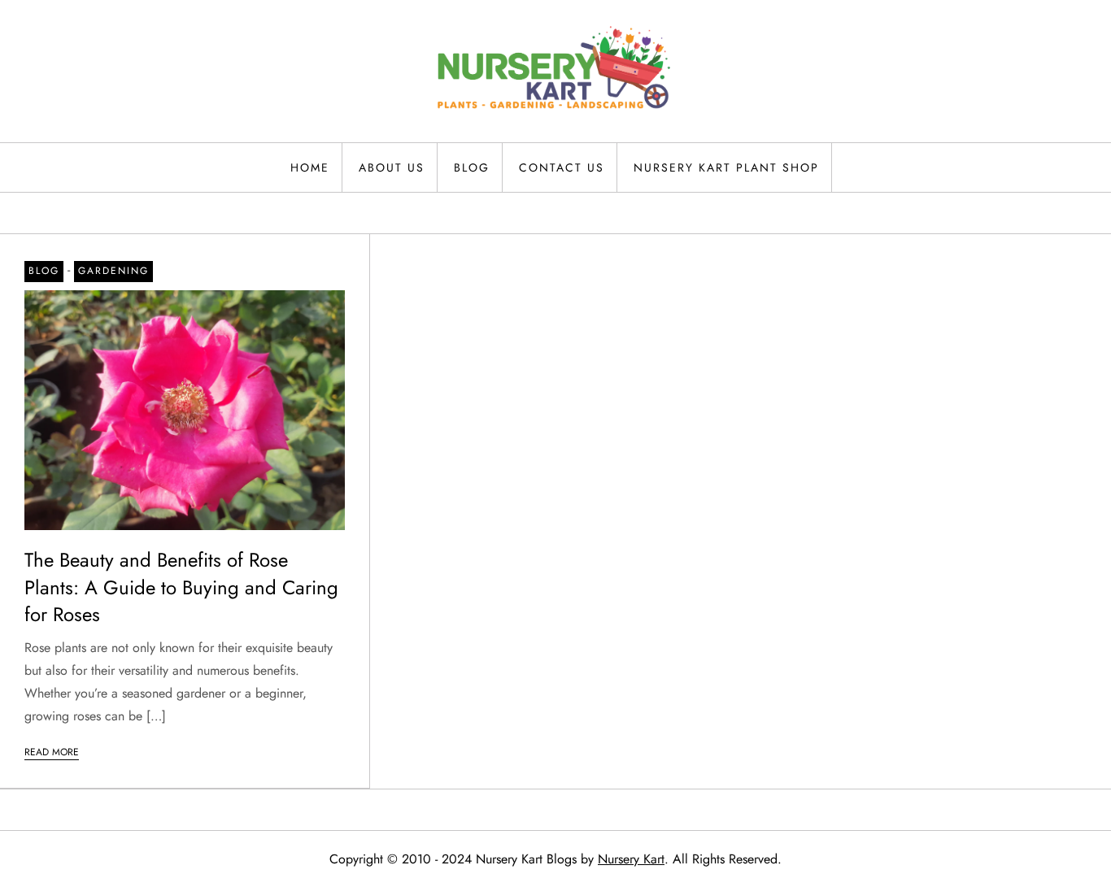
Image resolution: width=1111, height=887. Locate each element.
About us (392, 167)
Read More (51, 752)
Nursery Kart (631, 859)
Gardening (113, 270)
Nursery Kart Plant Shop (726, 167)
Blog (472, 167)
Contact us (561, 167)
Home (309, 167)
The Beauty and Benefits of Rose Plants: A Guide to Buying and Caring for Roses (181, 587)
